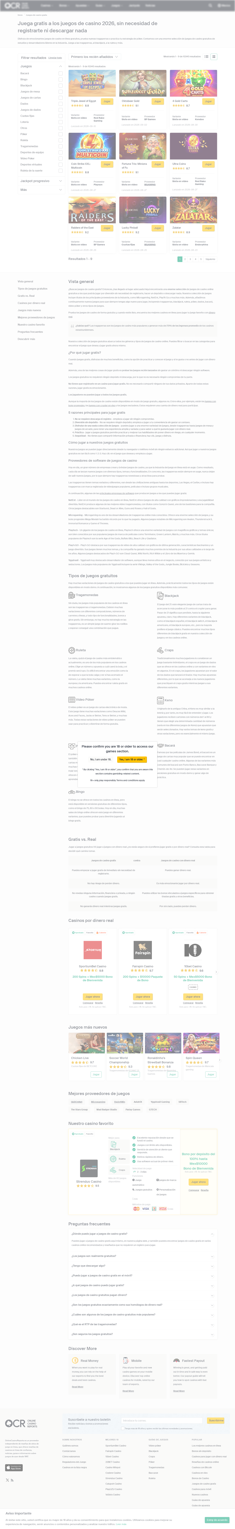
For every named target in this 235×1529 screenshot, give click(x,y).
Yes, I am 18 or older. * (132, 759)
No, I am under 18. (100, 759)
